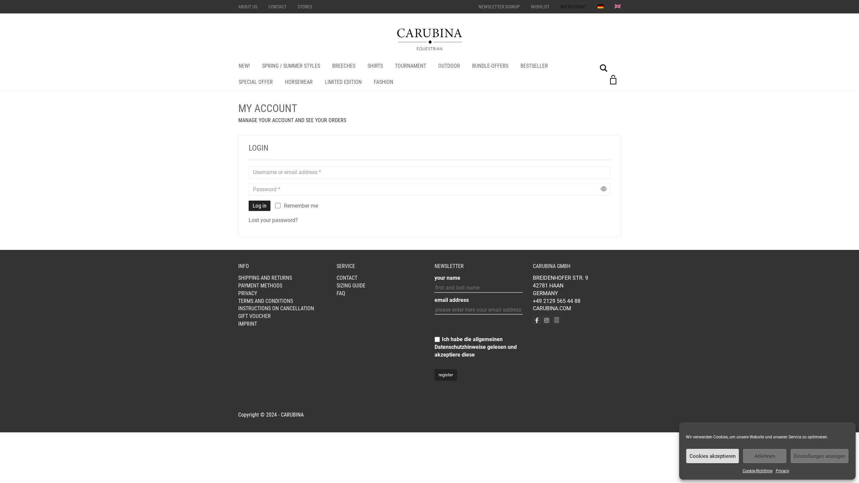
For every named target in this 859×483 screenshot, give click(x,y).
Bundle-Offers (490, 66)
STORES (305, 6)
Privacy (782, 471)
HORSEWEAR (299, 82)
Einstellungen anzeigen (819, 456)
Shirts (375, 66)
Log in (259, 205)
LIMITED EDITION (343, 82)
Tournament (410, 66)
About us (247, 6)
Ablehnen (764, 456)
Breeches (343, 66)
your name (447, 278)
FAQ (341, 293)
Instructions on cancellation (276, 308)
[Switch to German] (601, 6)
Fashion (383, 82)
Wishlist (540, 6)
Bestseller (534, 66)
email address (452, 300)
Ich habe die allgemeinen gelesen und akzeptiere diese (476, 347)
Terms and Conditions (265, 301)
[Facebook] (537, 320)
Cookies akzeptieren (713, 456)
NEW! (244, 66)
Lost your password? (273, 220)
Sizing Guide (351, 285)
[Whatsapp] (557, 320)
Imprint (247, 324)
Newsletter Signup (499, 6)
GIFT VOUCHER (254, 316)
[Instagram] (547, 320)
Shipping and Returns (265, 278)
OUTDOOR (449, 66)
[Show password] (603, 189)
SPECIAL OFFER (256, 82)
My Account (574, 6)
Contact (277, 6)
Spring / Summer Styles (291, 66)
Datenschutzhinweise (460, 347)
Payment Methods (260, 285)
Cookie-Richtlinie (757, 471)
